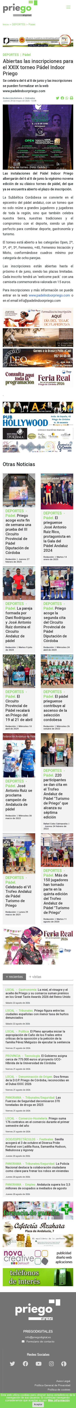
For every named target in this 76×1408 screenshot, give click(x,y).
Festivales (46, 1139)
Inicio (6, 24)
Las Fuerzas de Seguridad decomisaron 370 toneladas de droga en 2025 (33, 1101)
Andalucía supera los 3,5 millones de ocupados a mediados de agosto (38, 1186)
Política (24, 1031)
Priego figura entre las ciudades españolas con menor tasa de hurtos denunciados (37, 1014)
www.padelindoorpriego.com (49, 295)
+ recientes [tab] (14, 976)
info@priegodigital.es (38, 1337)
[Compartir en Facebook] (62, 98)
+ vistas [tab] (35, 976)
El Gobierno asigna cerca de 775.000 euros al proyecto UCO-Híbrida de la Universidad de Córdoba (36, 1059)
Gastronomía (27, 990)
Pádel (32, 24)
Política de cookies (59, 1389)
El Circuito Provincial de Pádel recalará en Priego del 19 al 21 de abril (19, 708)
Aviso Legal (63, 1381)
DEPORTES (19, 24)
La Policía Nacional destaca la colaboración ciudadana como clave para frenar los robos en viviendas (37, 1167)
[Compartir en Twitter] (57, 98)
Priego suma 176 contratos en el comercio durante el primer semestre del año (37, 1122)
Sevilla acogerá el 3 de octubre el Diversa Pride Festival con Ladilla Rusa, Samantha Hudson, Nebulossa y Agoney (36, 1145)
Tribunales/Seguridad (39, 1097)
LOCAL (10, 990)
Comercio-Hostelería (33, 1118)
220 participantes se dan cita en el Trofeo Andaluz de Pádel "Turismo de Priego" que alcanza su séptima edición (56, 796)
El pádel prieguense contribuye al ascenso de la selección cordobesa (56, 708)
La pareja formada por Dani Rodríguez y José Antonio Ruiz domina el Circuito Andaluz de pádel (19, 624)
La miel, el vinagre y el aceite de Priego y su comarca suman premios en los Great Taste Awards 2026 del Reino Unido (38, 993)
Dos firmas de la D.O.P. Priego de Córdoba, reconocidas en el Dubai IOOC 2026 (37, 1080)
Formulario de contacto (40, 1341)
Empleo (30, 1184)
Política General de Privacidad (52, 1385)
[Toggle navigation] (68, 7)
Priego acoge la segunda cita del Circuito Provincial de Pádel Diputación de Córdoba (55, 624)
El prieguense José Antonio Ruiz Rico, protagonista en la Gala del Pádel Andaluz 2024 (57, 534)
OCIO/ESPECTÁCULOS (21, 1139)
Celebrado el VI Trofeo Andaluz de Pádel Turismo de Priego (19, 896)
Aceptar (38, 1404)
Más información (59, 1400)
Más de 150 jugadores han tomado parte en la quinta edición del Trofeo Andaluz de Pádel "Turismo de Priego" (56, 894)
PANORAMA (14, 1097)
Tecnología (32, 1056)
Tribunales (26, 1010)
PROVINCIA (13, 1056)
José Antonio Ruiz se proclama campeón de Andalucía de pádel (19, 797)
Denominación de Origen (35, 1076)
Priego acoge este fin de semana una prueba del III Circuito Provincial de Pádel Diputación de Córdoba (18, 534)
